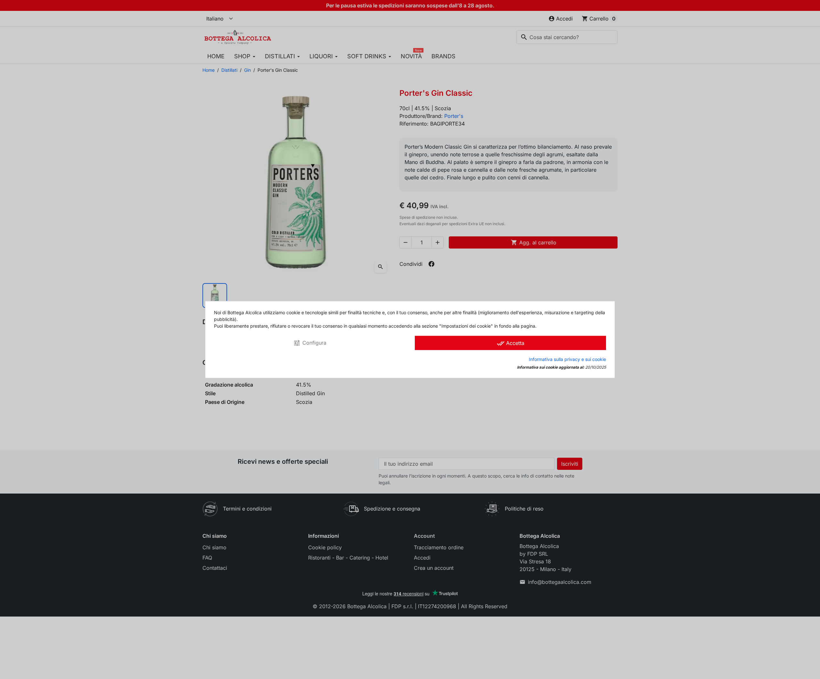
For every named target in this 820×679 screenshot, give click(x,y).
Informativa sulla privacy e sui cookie (567, 359)
